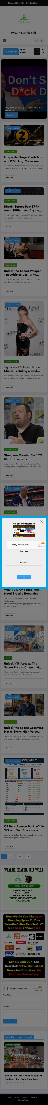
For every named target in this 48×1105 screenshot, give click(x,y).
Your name (24, 551)
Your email (24, 563)
